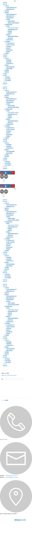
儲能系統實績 (9, 68)
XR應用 (8, 26)
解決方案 (5, 4)
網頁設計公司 (20, 520)
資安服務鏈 (8, 60)
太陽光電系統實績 (10, 67)
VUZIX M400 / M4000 (13, 28)
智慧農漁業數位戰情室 (13, 36)
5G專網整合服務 (8, 24)
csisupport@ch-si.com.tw (11, 475)
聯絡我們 (5, 83)
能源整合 (7, 12)
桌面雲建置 (8, 61)
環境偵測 (8, 48)
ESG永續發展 (8, 80)
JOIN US (5, 82)
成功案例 (5, 56)
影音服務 (7, 53)
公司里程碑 (7, 77)
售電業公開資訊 (11, 21)
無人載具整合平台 (10, 43)
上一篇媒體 (5, 400)
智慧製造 (10, 33)
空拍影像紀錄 (9, 50)
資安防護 (7, 11)
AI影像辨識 (8, 46)
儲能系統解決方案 (10, 16)
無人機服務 (7, 41)
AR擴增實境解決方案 (12, 29)
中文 (4, 180)
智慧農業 (8, 51)
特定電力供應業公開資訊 (13, 22)
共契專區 (5, 73)
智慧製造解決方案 (10, 9)
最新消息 (5, 2)
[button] (16, 177)
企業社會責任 (8, 78)
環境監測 (8, 34)
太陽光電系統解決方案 (11, 14)
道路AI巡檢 (10, 38)
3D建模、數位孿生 (10, 44)
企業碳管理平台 (9, 39)
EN (3, 181)
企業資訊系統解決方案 (11, 7)
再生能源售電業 (9, 17)
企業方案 (7, 6)
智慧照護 (10, 31)
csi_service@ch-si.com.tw (11, 477)
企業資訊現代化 (9, 63)
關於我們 (5, 75)
